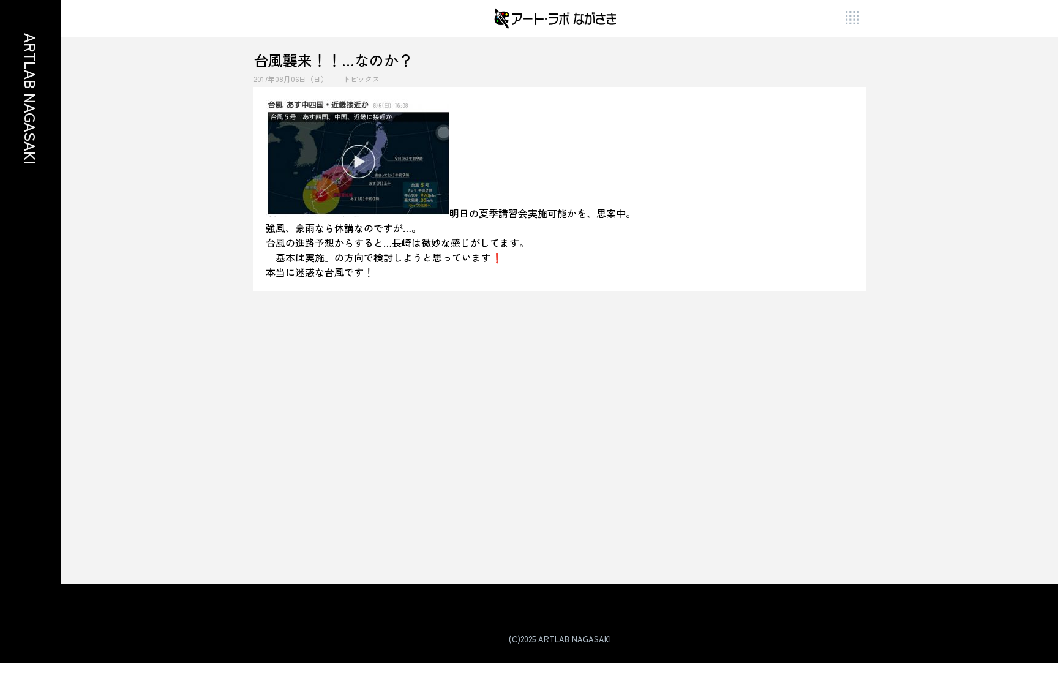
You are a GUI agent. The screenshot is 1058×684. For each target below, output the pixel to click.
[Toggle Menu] (853, 18)
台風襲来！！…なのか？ (333, 59)
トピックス (361, 78)
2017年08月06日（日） (290, 78)
